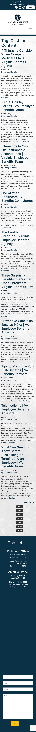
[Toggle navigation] (30, 29)
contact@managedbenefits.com (18, 4)
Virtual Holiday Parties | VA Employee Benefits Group (17, 106)
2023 (20, 511)
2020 (20, 523)
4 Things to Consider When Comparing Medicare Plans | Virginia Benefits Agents (17, 58)
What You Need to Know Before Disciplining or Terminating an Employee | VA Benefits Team (15, 456)
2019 (20, 527)
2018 (20, 531)
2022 (20, 515)
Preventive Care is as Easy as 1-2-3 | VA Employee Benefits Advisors (17, 326)
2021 (20, 519)
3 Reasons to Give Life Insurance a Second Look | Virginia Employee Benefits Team (15, 153)
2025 (20, 507)
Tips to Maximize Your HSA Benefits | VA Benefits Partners (18, 370)
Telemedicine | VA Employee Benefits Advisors (15, 409)
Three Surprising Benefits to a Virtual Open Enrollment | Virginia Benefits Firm (17, 281)
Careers (30, 7)
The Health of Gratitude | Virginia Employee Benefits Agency (15, 238)
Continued (5, 97)
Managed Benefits (10, 72)
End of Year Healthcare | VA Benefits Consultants (17, 197)
